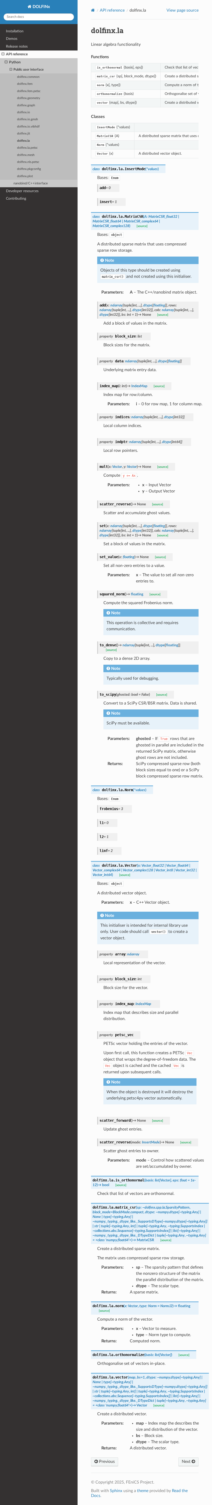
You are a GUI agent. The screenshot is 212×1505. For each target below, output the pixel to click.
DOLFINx (41, 7)
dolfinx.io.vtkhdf (28, 126)
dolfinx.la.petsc (27, 147)
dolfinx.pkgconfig (29, 169)
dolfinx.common (28, 77)
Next (187, 1461)
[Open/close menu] (3, 54)
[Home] (93, 10)
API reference (17, 54)
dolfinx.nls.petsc (28, 162)
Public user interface (28, 69)
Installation (15, 31)
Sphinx (116, 1491)
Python (15, 62)
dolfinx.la (23, 140)
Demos (11, 39)
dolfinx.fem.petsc (29, 91)
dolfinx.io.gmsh (27, 119)
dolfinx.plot (25, 176)
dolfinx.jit (23, 133)
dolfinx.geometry (28, 98)
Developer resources (22, 191)
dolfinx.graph (26, 105)
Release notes (17, 46)
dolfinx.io (23, 112)
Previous (106, 1461)
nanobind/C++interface (30, 183)
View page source (182, 10)
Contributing (16, 198)
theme (142, 1491)
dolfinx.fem (25, 84)
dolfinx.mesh (26, 155)
